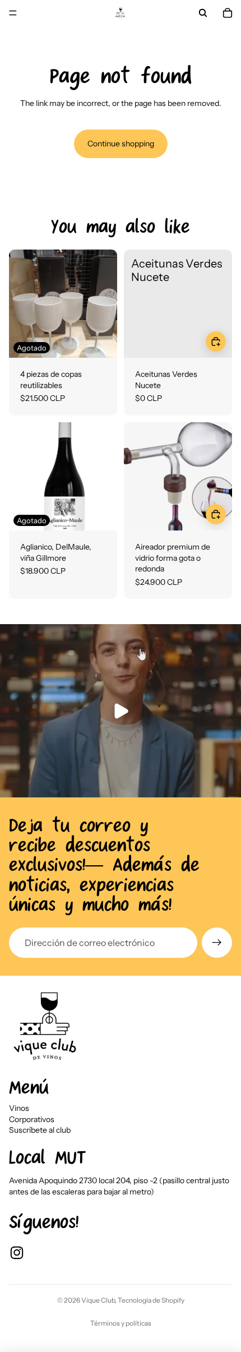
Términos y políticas (120, 1323)
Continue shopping (120, 144)
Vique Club (98, 1300)
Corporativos (31, 1119)
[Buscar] (203, 13)
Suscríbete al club (40, 1130)
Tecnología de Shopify (151, 1300)
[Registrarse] (217, 943)
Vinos (19, 1108)
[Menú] (13, 13)
